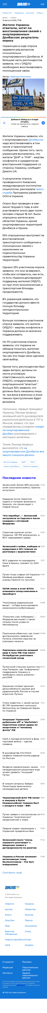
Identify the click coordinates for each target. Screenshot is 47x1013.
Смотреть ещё (12, 872)
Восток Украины (10, 462)
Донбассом (35, 139)
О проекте (8, 962)
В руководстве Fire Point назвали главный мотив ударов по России (21, 755)
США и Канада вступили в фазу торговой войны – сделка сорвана (21, 741)
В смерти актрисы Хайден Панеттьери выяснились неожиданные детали (18, 786)
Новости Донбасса (11, 466)
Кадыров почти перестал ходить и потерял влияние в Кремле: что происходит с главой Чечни (19, 503)
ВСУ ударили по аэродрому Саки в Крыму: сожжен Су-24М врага (20, 563)
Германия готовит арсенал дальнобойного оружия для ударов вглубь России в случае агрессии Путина (21, 690)
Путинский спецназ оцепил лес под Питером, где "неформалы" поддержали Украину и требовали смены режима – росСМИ (21, 672)
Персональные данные (30, 968)
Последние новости (19, 478)
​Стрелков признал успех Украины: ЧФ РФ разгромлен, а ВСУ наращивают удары (21, 535)
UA (42, 4)
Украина (14, 17)
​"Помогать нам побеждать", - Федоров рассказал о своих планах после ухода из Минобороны (19, 620)
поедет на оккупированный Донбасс (23, 430)
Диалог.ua (21, 985)
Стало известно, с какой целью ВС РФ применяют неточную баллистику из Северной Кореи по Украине (21, 707)
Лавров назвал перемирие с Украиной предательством (19, 829)
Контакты (8, 973)
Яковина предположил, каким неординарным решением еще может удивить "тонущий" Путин (21, 771)
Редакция (8, 967)
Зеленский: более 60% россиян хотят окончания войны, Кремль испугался (21, 487)
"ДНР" (23, 462)
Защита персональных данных (30, 975)
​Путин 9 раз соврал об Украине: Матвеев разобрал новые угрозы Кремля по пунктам (21, 577)
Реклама (26, 962)
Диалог (5, 17)
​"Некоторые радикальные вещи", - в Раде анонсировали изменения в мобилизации (20, 605)
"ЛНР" (32, 462)
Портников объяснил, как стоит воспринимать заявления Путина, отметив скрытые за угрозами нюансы (21, 637)
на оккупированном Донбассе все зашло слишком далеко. (23, 451)
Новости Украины (30, 466)
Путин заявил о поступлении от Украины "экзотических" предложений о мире (21, 817)
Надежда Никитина (20, 76)
